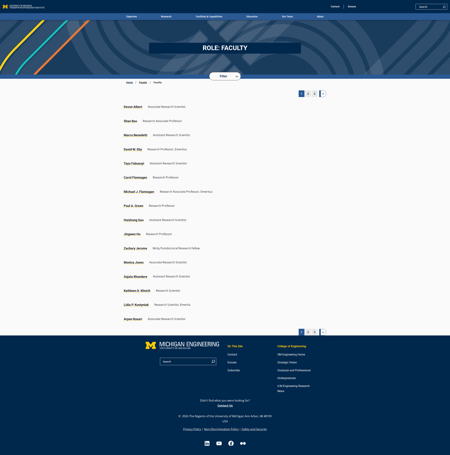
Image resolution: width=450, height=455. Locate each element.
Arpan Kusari (133, 319)
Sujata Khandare (135, 276)
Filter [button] (223, 76)
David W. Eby (133, 149)
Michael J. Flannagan (139, 192)
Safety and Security (254, 429)
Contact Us (225, 406)
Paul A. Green (133, 206)
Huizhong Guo (134, 220)
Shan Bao (130, 121)
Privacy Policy (192, 429)
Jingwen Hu (132, 234)
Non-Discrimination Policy (221, 429)
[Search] (444, 7)
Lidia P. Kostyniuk (136, 305)
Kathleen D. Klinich (137, 291)
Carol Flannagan (135, 177)
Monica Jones (134, 262)
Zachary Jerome (135, 248)
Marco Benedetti (135, 135)
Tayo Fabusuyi (134, 163)
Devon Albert (133, 107)
